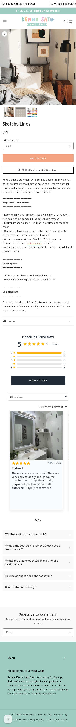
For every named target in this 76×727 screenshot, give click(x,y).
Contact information (57, 719)
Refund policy (44, 714)
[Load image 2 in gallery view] (20, 112)
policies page (34, 243)
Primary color (10, 140)
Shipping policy (37, 719)
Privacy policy (60, 714)
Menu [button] (11, 658)
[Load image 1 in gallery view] (9, 112)
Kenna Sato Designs (25, 714)
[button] (5, 21)
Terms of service (19, 719)
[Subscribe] (69, 632)
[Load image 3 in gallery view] (32, 112)
